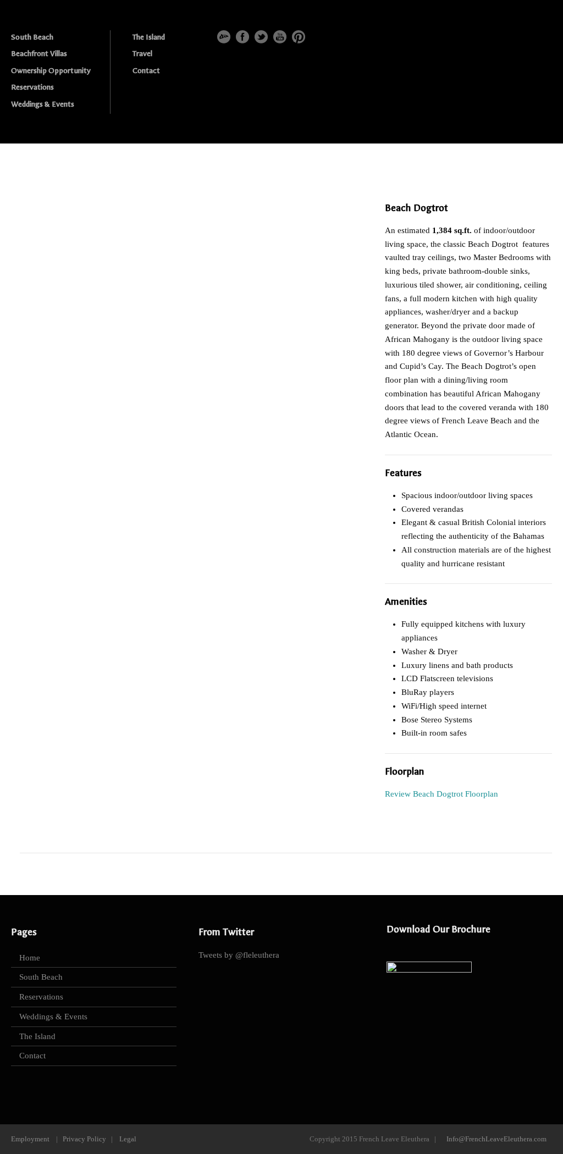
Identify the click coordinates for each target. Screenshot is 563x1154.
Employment (30, 1139)
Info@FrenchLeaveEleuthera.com (496, 1139)
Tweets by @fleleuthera (238, 955)
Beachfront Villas (39, 53)
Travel (142, 53)
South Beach (32, 37)
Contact (146, 70)
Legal (127, 1139)
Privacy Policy (84, 1139)
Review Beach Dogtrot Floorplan (441, 793)
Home (29, 957)
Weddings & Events (42, 104)
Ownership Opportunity (51, 70)
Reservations (32, 87)
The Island (149, 37)
